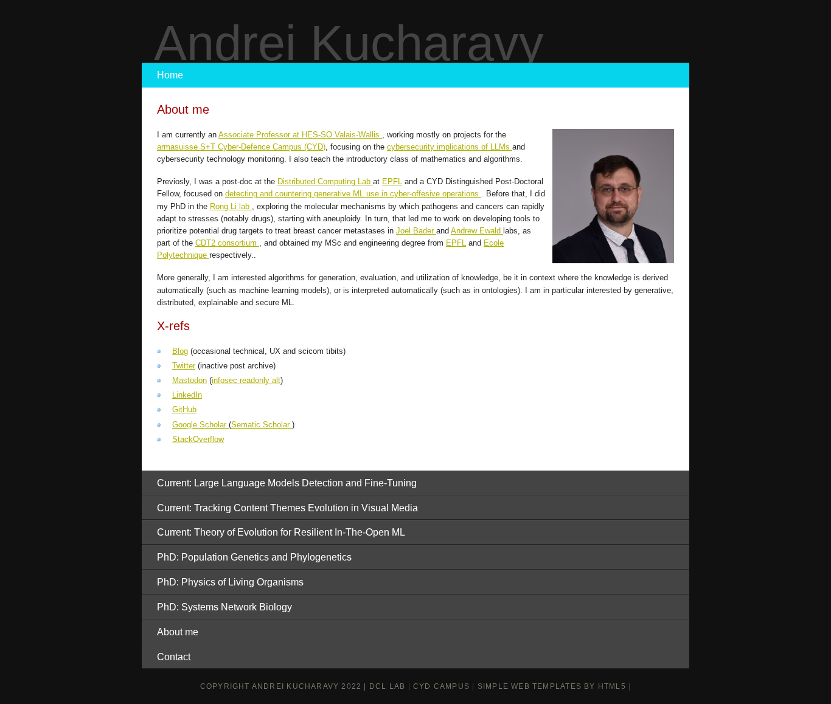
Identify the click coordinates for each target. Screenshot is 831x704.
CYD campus (441, 686)
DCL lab (387, 686)
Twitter (183, 365)
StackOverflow (198, 439)
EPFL (392, 181)
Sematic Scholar (261, 424)
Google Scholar (200, 424)
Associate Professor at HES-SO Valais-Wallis (300, 134)
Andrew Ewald (477, 230)
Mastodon (189, 380)
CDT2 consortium (227, 242)
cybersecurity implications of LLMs (449, 146)
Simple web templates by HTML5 (552, 686)
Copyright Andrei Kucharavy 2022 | (284, 686)
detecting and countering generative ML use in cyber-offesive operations (353, 193)
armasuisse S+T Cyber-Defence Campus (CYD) (241, 146)
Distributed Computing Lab (325, 181)
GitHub (184, 409)
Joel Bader (416, 230)
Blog (180, 351)
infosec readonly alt (246, 380)
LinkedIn (187, 394)
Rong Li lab (231, 206)
